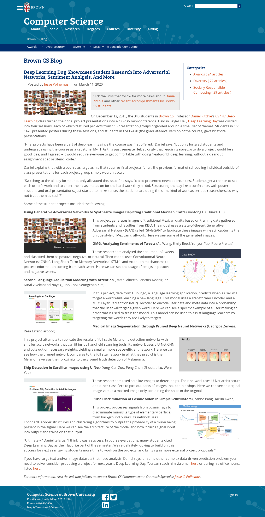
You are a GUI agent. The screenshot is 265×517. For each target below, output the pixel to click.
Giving (153, 29)
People (52, 29)
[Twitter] (113, 499)
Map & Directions (37, 507)
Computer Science (63, 20)
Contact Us (57, 507)
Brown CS (166, 116)
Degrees (93, 29)
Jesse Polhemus (56, 84)
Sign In (233, 495)
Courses (113, 29)
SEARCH (189, 6)
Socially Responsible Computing (115, 47)
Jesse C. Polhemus (187, 476)
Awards (32, 47)
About (35, 29)
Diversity (134, 29)
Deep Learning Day (203, 121)
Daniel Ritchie (201, 116)
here (194, 463)
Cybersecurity (55, 47)
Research (72, 29)
